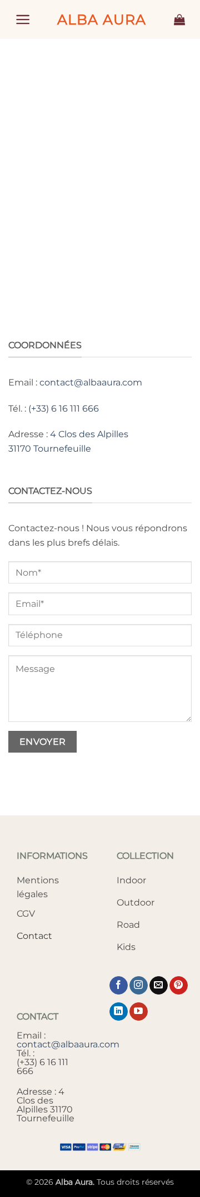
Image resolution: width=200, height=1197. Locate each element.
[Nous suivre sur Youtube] (138, 1011)
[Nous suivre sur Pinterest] (178, 985)
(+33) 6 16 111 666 (63, 408)
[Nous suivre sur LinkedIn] (118, 1011)
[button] (23, 19)
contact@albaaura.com (90, 382)
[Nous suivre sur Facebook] (118, 985)
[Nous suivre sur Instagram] (138, 985)
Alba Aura (101, 20)
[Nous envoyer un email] (158, 985)
